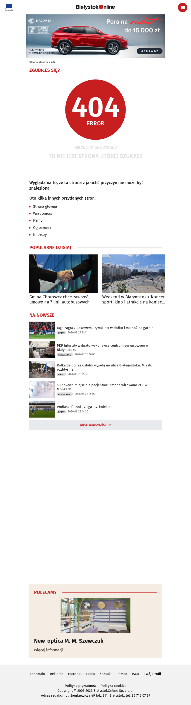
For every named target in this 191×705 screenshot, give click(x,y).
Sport (61, 333)
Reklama (56, 674)
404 (53, 62)
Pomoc (121, 674)
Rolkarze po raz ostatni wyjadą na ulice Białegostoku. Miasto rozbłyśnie (104, 367)
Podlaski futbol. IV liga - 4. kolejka (83, 407)
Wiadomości (43, 213)
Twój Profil (152, 674)
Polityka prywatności (81, 686)
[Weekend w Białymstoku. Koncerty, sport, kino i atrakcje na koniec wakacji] (136, 273)
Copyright (65, 691)
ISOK (135, 674)
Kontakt (105, 674)
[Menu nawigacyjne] (182, 7)
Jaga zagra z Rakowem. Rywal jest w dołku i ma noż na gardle (105, 328)
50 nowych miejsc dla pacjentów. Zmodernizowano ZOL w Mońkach (102, 387)
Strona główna (38, 62)
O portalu (37, 674)
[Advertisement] (95, 506)
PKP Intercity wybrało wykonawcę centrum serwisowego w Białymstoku (103, 347)
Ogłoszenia (42, 227)
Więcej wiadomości (93, 424)
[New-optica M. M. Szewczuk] (95, 615)
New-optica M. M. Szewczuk (68, 641)
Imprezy (40, 234)
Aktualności (65, 355)
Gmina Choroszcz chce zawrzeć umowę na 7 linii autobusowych (59, 300)
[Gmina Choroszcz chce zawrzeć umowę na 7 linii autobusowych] (63, 273)
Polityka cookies (113, 686)
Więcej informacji (48, 650)
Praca (90, 674)
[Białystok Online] (95, 7)
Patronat (75, 674)
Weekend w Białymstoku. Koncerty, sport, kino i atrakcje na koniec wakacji (135, 300)
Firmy (37, 220)
